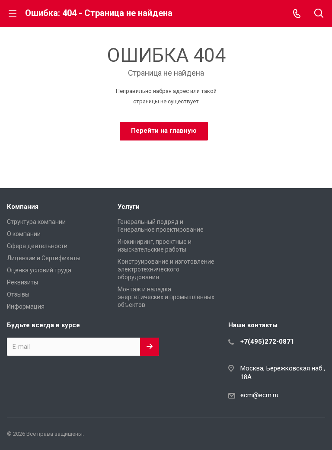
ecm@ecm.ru (259, 395)
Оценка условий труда (39, 270)
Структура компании (36, 221)
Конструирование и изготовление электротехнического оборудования (166, 269)
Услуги (129, 207)
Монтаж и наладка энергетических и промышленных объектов (166, 297)
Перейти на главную (164, 130)
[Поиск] (318, 14)
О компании (24, 233)
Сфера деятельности (37, 246)
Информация (26, 306)
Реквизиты (22, 282)
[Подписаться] (149, 347)
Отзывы (18, 294)
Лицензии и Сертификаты (43, 258)
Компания (22, 207)
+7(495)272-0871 (267, 341)
